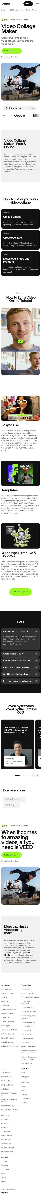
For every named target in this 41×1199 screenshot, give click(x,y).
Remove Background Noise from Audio (29, 1058)
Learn (23, 1090)
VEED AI (4, 997)
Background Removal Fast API (9, 1100)
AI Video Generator (8, 989)
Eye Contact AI (26, 1063)
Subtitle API (5, 1089)
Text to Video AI (7, 993)
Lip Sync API (6, 1081)
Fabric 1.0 (4, 1001)
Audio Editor (25, 1042)
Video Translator (27, 1038)
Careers (4, 1123)
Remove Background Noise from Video (29, 1052)
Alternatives (25, 1098)
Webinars (24, 1094)
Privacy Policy (6, 1136)
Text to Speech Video (9, 1030)
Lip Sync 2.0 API (7, 1085)
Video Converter (27, 1026)
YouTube (4, 1161)
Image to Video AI (8, 1014)
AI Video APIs (6, 1073)
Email (3, 1182)
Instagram (5, 1173)
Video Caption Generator (26, 1002)
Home (3, 10)
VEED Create (13, 10)
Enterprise (25, 1077)
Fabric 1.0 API (6, 1077)
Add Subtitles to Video (29, 993)
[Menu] (37, 3)
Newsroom (5, 1127)
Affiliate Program (27, 1103)
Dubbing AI (5, 1026)
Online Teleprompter (28, 1047)
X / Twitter (5, 1169)
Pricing (24, 1073)
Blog (23, 1086)
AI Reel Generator (7, 1022)
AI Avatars (5, 1005)
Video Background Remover (28, 1017)
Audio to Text (26, 1034)
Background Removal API (9, 1094)
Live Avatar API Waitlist (9, 1110)
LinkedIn (4, 1165)
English (4, 1193)
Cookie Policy (6, 1140)
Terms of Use (6, 1144)
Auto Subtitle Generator (30, 997)
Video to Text (26, 1030)
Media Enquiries (7, 1152)
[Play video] (20, 341)
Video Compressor (28, 1022)
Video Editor (25, 989)
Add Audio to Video (28, 1012)
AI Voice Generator (8, 1034)
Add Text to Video (27, 1008)
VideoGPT (5, 1018)
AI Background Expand (9, 1046)
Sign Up (28, 3)
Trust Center (5, 1131)
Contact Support (7, 1148)
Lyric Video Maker (7, 1038)
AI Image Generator (8, 1010)
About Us (4, 1119)
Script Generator (7, 1042)
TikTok (3, 1178)
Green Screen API (7, 1106)
